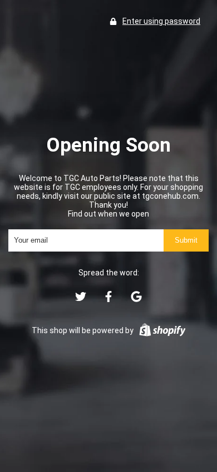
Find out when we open (108, 213)
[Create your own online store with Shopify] (162, 330)
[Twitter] (80, 299)
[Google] (136, 299)
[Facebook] (108, 299)
